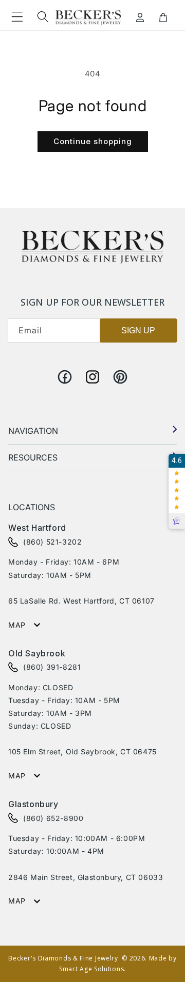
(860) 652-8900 (53, 818)
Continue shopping (92, 141)
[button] (17, 16)
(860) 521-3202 (52, 541)
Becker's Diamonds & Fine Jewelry (63, 958)
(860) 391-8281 (52, 667)
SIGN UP (138, 330)
